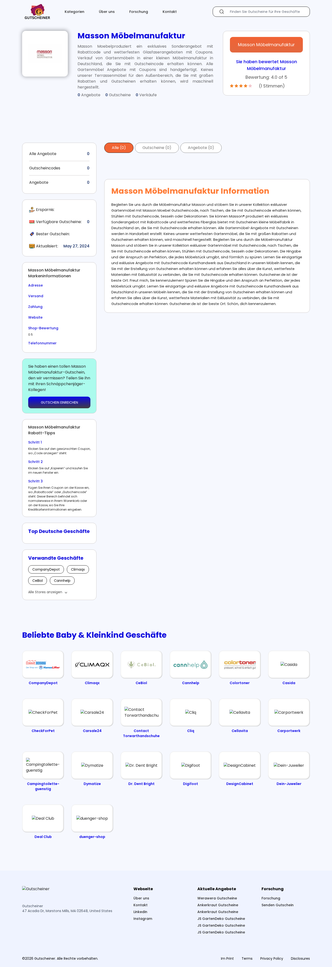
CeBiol (37, 580)
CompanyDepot (46, 569)
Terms (247, 958)
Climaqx (78, 569)
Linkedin (140, 911)
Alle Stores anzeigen (45, 592)
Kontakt (170, 11)
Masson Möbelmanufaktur (266, 45)
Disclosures (300, 958)
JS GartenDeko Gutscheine (221, 918)
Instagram (142, 918)
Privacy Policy (271, 958)
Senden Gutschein (278, 905)
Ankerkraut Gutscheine (217, 905)
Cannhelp (62, 580)
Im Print (227, 958)
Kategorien (74, 11)
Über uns (107, 11)
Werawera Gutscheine (217, 898)
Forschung (138, 11)
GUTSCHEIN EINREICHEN (59, 402)
